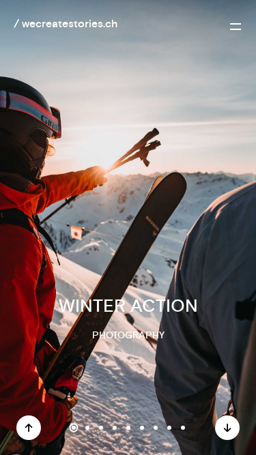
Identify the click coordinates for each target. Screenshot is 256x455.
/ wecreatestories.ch (65, 24)
